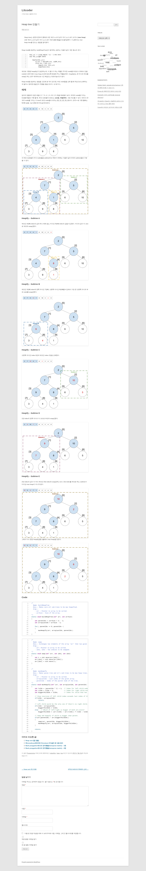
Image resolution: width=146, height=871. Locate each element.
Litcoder (27, 10)
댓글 (24, 785)
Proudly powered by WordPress (31, 862)
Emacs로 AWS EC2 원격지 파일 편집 (109, 91)
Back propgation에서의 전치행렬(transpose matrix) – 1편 (46, 745)
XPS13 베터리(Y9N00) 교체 (78, 769)
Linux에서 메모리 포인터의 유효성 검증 (110, 107)
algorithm (53, 753)
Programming (31, 753)
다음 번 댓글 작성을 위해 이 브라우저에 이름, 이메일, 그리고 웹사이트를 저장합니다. (53, 833)
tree (61, 753)
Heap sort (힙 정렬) (32, 740)
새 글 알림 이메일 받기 (29, 845)
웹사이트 (25, 825)
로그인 (100, 120)
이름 (24, 808)
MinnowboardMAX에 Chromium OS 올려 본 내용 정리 (44, 743)
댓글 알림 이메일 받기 (29, 839)
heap (58, 753)
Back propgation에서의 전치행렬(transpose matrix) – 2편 (46, 748)
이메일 (24, 817)
